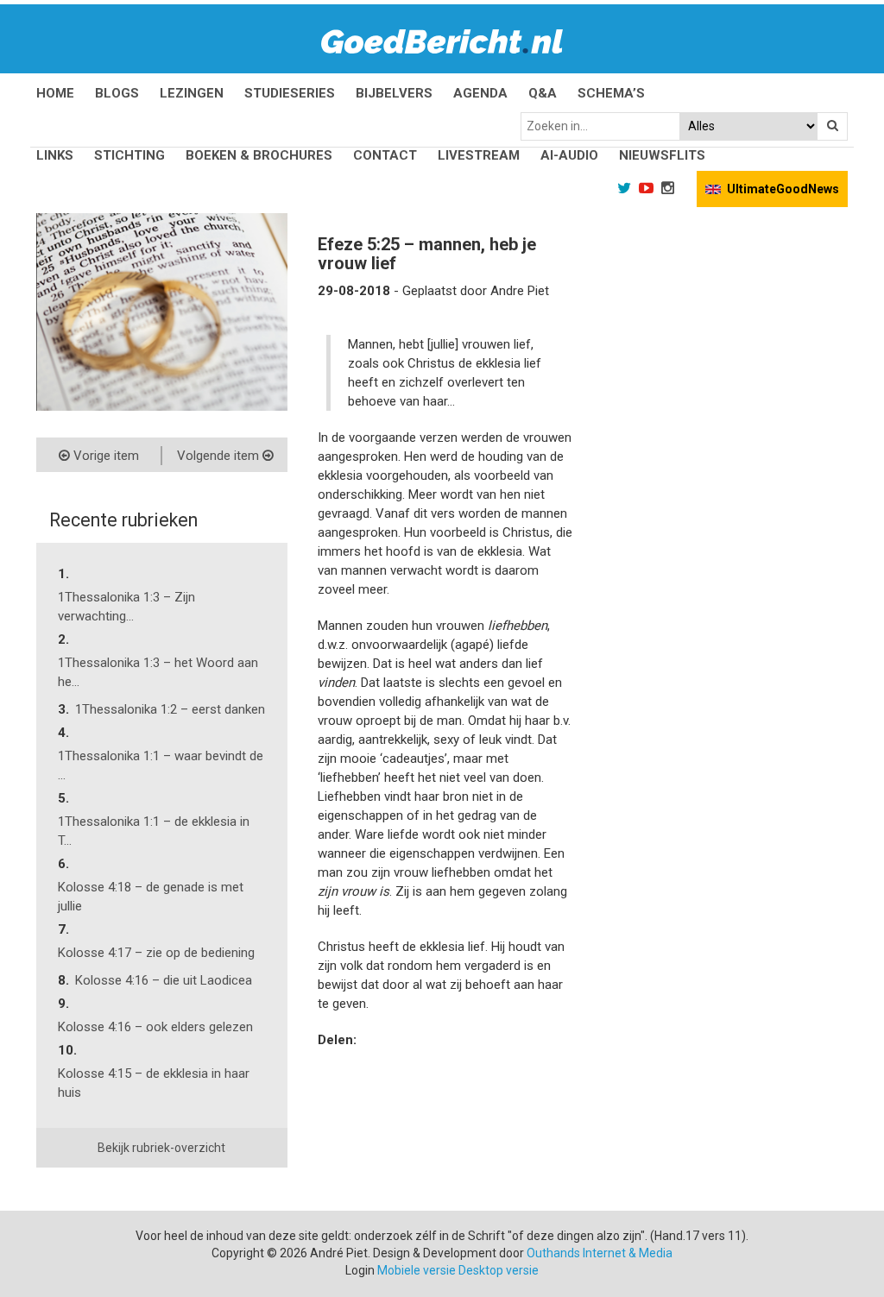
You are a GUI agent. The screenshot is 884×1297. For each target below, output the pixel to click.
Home (55, 93)
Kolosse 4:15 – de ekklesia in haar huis (153, 1083)
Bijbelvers (394, 93)
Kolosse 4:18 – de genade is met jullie (150, 896)
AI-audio (569, 155)
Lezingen (192, 93)
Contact (385, 155)
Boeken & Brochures (259, 155)
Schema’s (611, 93)
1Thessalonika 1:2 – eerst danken (170, 709)
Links (54, 155)
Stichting (129, 155)
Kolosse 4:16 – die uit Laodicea (163, 980)
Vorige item (104, 455)
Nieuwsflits (662, 155)
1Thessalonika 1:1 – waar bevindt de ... (160, 765)
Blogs (117, 93)
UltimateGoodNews (783, 189)
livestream (479, 155)
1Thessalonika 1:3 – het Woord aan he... (158, 672)
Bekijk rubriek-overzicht (161, 1148)
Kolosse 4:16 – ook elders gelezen (155, 1027)
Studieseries (289, 93)
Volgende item (219, 455)
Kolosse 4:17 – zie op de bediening (156, 952)
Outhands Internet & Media (599, 1253)
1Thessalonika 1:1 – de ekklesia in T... (153, 831)
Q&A (542, 93)
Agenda (480, 93)
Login (360, 1270)
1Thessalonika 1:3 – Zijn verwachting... (126, 606)
